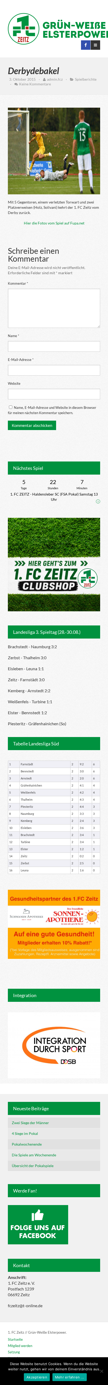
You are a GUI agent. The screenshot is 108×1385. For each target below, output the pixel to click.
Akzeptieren (36, 1377)
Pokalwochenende (27, 1144)
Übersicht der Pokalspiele (32, 1165)
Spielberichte (85, 79)
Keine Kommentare (35, 84)
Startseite (15, 1339)
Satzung (14, 1352)
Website (14, 383)
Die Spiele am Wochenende (34, 1155)
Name (13, 336)
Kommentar (18, 283)
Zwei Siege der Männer (30, 1122)
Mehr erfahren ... (69, 1377)
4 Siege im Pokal (25, 1133)
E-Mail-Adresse (21, 360)
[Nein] (101, 1371)
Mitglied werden (20, 1346)
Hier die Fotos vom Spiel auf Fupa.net (54, 223)
